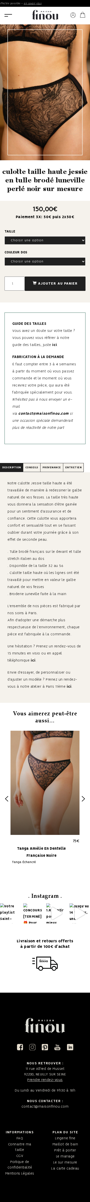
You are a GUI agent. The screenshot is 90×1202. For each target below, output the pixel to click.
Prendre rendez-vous (45, 1080)
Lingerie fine (65, 1138)
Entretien (73, 467)
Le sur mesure (65, 1162)
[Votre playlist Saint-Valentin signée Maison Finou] (10, 913)
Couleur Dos (15, 252)
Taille (9, 231)
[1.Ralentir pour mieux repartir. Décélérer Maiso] (56, 913)
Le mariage (65, 1156)
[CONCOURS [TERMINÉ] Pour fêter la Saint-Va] (33, 913)
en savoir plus (26, 3)
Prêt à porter (65, 1150)
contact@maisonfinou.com (43, 413)
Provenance (51, 467)
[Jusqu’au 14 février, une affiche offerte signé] (80, 913)
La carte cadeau (65, 1168)
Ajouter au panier (58, 283)
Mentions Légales (19, 1173)
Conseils (31, 467)
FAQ (19, 1138)
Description (11, 467)
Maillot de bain (65, 1144)
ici (54, 345)
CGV (20, 1156)
